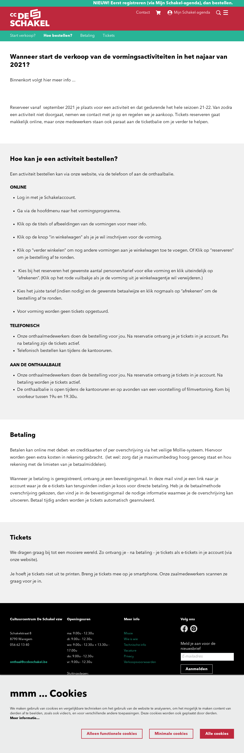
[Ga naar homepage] (30, 18)
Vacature (130, 650)
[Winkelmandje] (159, 12)
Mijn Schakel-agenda (192, 13)
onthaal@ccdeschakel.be (28, 662)
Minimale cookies (171, 734)
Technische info (135, 645)
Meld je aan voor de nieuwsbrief (198, 646)
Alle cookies (217, 734)
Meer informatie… (25, 718)
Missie (128, 633)
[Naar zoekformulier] (218, 12)
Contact (143, 13)
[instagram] (193, 628)
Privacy (129, 656)
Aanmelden (197, 669)
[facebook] (184, 628)
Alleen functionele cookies (112, 734)
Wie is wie (131, 639)
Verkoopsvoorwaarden (140, 662)
